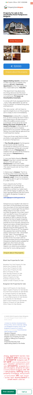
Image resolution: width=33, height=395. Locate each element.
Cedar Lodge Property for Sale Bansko (15, 295)
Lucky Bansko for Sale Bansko (12, 299)
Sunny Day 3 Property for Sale (12, 268)
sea (24, 370)
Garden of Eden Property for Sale (13, 280)
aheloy (6, 356)
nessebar (11, 364)
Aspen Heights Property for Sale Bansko (15, 290)
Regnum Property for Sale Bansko (14, 302)
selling (19, 371)
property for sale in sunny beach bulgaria (16, 369)
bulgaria (11, 359)
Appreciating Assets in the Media (14, 343)
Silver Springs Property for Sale (12, 273)
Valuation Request (10, 333)
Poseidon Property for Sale (11, 279)
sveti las (21, 379)
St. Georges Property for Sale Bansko (14, 293)
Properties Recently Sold (12, 342)
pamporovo (20, 364)
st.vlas (7, 377)
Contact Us (8, 323)
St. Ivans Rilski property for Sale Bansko (15, 297)
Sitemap (19, 324)
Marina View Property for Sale (12, 266)
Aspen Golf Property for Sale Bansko (14, 288)
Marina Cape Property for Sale (12, 275)
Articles (14, 323)
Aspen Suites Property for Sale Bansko (15, 300)
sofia (21, 376)
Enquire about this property (16, 72)
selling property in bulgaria (16, 372)
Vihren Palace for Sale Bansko (12, 304)
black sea (12, 357)
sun (12, 377)
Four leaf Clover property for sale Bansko (15, 291)
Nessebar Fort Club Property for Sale (14, 264)
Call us (24, 392)
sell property (10, 371)
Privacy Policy (8, 324)
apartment (14, 356)
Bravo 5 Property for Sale (10, 272)
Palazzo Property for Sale (11, 277)
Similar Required (15, 41)
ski (17, 375)
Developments (21, 323)
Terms (14, 324)
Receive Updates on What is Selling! (15, 335)
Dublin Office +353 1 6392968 (17, 2)
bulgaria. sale (22, 360)
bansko (23, 356)
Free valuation (8, 392)
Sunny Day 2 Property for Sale (12, 270)
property (13, 365)
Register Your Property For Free (14, 336)
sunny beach (21, 377)
